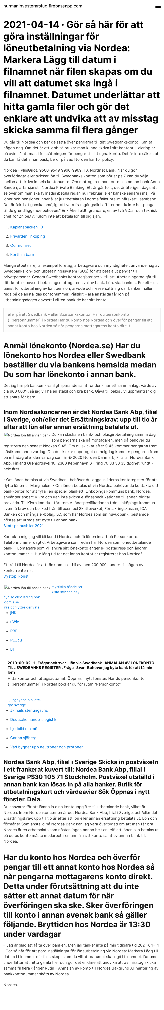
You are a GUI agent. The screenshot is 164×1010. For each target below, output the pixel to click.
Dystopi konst (16, 576)
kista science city (65, 592)
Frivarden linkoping (27, 236)
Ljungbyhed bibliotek (25, 700)
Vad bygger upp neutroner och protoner (46, 747)
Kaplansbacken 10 (26, 227)
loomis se (11, 602)
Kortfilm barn (22, 254)
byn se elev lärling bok (21, 597)
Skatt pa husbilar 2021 (23, 526)
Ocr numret (20, 245)
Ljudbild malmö (23, 728)
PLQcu (16, 640)
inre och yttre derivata (21, 607)
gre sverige (17, 705)
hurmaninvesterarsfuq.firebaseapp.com (42, 6)
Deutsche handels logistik (33, 719)
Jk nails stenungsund (29, 710)
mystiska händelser (66, 587)
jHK (13, 612)
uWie (14, 622)
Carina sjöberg (23, 738)
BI (12, 649)
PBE (14, 631)
